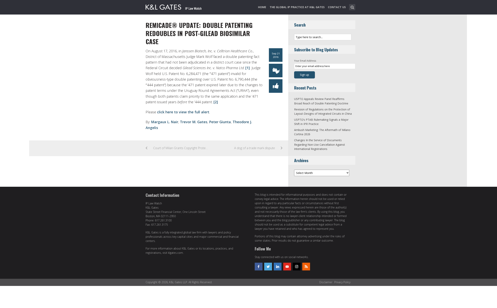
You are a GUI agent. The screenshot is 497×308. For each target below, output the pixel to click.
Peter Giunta (220, 122)
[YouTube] (287, 266)
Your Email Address (305, 60)
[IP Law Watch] (174, 6)
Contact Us (337, 7)
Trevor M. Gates (193, 122)
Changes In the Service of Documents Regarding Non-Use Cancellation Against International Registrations (319, 144)
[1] (247, 67)
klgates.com (175, 253)
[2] (215, 102)
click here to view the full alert (183, 112)
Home (262, 7)
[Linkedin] (278, 266)
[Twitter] (268, 266)
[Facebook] (258, 266)
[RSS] (306, 266)
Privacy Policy (342, 282)
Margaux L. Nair (164, 122)
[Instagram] (297, 266)
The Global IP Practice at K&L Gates (297, 7)
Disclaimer (325, 282)
